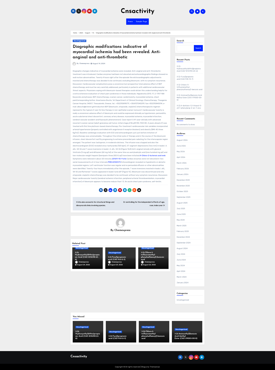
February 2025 (183, 231)
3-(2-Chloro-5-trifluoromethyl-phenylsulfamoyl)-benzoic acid (189, 87)
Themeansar (155, 367)
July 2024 (181, 254)
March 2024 (182, 277)
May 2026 (181, 152)
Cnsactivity (137, 11)
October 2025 (182, 191)
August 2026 (182, 140)
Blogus (144, 367)
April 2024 (181, 271)
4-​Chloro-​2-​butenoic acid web (153, 155)
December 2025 (183, 180)
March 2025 (181, 226)
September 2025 (183, 197)
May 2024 (181, 266)
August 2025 (182, 203)
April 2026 (181, 157)
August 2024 (182, 248)
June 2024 (181, 260)
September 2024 (184, 243)
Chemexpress (84, 63)
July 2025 (181, 209)
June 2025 (181, 214)
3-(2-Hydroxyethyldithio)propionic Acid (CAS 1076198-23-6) (189, 68)
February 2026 (183, 169)
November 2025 (183, 186)
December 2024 (183, 237)
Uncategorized (79, 41)
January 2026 (182, 174)
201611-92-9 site (119, 159)
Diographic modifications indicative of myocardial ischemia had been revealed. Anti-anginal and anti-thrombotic (117, 52)
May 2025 (181, 220)
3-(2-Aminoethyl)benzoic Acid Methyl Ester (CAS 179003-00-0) (189, 97)
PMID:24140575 (114, 162)
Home (130, 21)
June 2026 (181, 146)
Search (180, 41)
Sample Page (141, 21)
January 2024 (182, 283)
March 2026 (182, 163)
